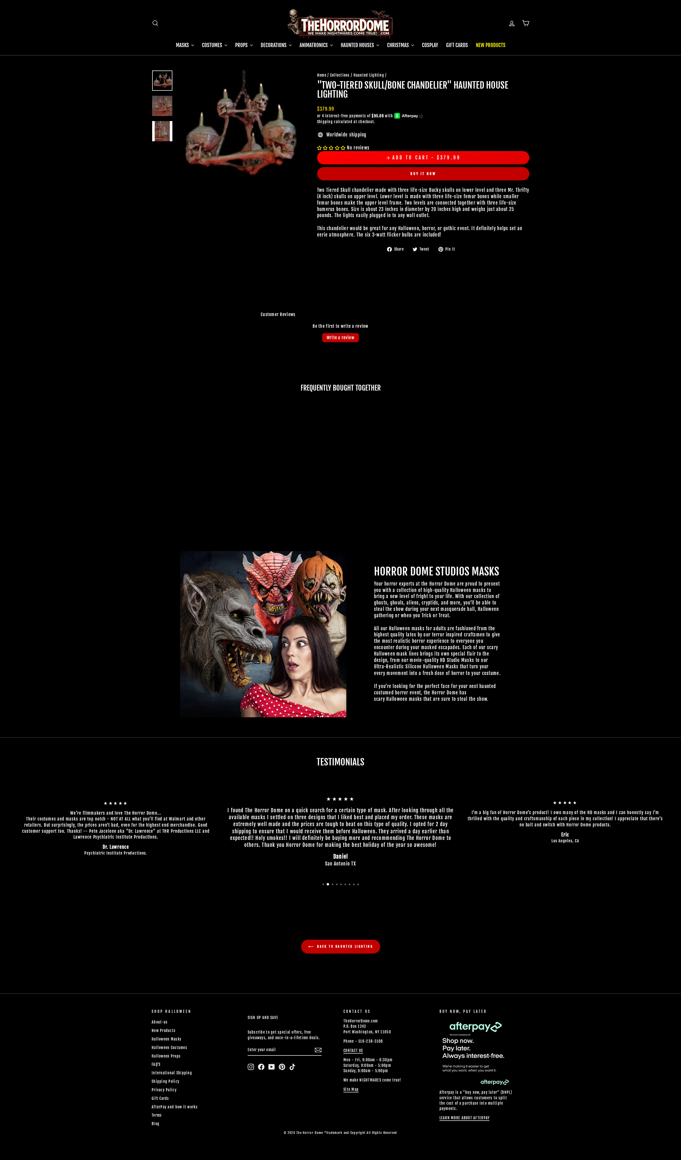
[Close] (502, 501)
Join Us (482, 598)
